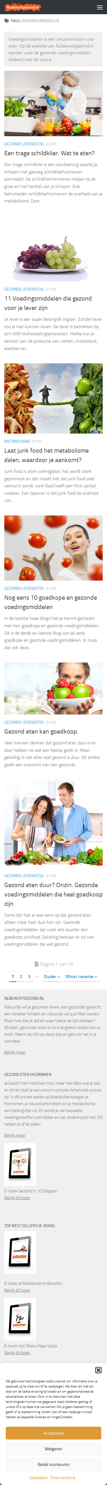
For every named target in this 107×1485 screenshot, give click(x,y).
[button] (98, 1370)
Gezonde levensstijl (24, 144)
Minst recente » (81, 976)
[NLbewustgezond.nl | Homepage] (29, 7)
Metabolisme (17, 441)
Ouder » (52, 976)
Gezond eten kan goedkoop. (41, 731)
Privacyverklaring (62, 1477)
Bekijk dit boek (17, 1197)
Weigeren (53, 1448)
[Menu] (100, 7)
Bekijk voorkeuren (54, 1464)
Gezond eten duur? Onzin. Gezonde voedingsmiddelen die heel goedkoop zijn (53, 894)
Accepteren (53, 1433)
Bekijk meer (14, 1052)
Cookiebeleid (38, 1477)
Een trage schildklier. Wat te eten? (49, 153)
